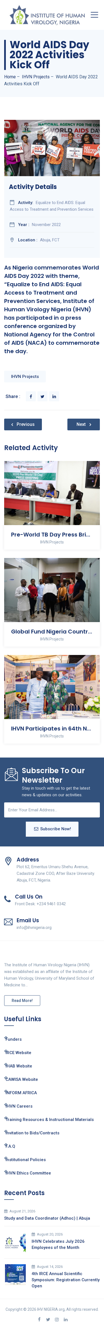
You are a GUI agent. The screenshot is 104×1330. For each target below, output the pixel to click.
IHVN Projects (25, 376)
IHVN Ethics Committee (28, 1173)
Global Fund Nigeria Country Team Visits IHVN (52, 631)
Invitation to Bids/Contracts (32, 1132)
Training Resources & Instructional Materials (50, 1119)
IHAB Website (19, 1066)
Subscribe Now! (55, 828)
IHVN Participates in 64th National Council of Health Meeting (52, 728)
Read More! (22, 1000)
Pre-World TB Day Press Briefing (52, 534)
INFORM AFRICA (21, 1092)
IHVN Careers (19, 1106)
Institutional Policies (26, 1159)
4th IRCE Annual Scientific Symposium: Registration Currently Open (66, 1279)
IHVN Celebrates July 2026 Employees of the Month (58, 1244)
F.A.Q (10, 1146)
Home (10, 76)
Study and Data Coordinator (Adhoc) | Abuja (47, 1218)
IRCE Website (18, 1052)
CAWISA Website (22, 1079)
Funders (14, 1039)
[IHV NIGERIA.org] (47, 15)
